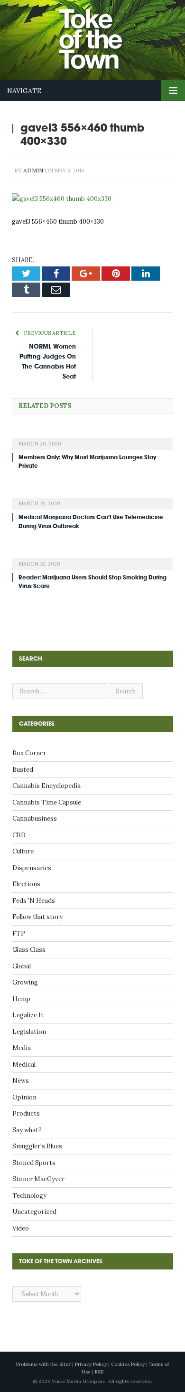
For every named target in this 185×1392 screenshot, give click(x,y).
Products (26, 1113)
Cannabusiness (34, 818)
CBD (19, 835)
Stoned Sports (34, 1163)
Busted (22, 770)
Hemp (21, 999)
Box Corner (29, 753)
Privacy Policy (91, 1364)
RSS (99, 1372)
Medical (24, 1065)
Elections (26, 884)
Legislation (29, 1032)
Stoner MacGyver (38, 1179)
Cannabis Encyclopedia (46, 786)
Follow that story (37, 917)
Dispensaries (31, 868)
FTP (18, 933)
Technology (29, 1196)
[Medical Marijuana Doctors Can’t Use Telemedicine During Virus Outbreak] (92, 497)
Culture (23, 851)
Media (21, 1048)
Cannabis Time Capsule (46, 802)
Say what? (27, 1130)
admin (33, 170)
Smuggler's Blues (37, 1146)
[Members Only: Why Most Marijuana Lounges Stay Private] (92, 437)
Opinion (24, 1097)
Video (20, 1228)
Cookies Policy (128, 1364)
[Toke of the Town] (102, 33)
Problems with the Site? (43, 1364)
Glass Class (29, 950)
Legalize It (28, 1015)
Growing (25, 982)
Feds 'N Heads (33, 901)
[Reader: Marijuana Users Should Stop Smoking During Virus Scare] (92, 558)
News (20, 1081)
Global (21, 966)
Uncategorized (34, 1212)
